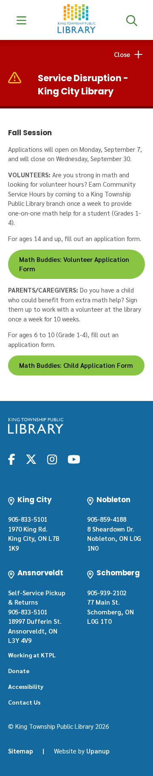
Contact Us (24, 702)
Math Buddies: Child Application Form (76, 365)
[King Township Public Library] (35, 426)
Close (122, 54)
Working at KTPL (32, 655)
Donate (18, 670)
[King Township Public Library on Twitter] (31, 459)
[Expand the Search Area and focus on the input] (131, 20)
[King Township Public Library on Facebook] (11, 459)
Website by (82, 751)
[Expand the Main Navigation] (21, 20)
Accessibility (25, 686)
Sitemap (20, 751)
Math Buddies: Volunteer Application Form (74, 264)
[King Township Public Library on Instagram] (52, 459)
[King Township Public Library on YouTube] (74, 459)
